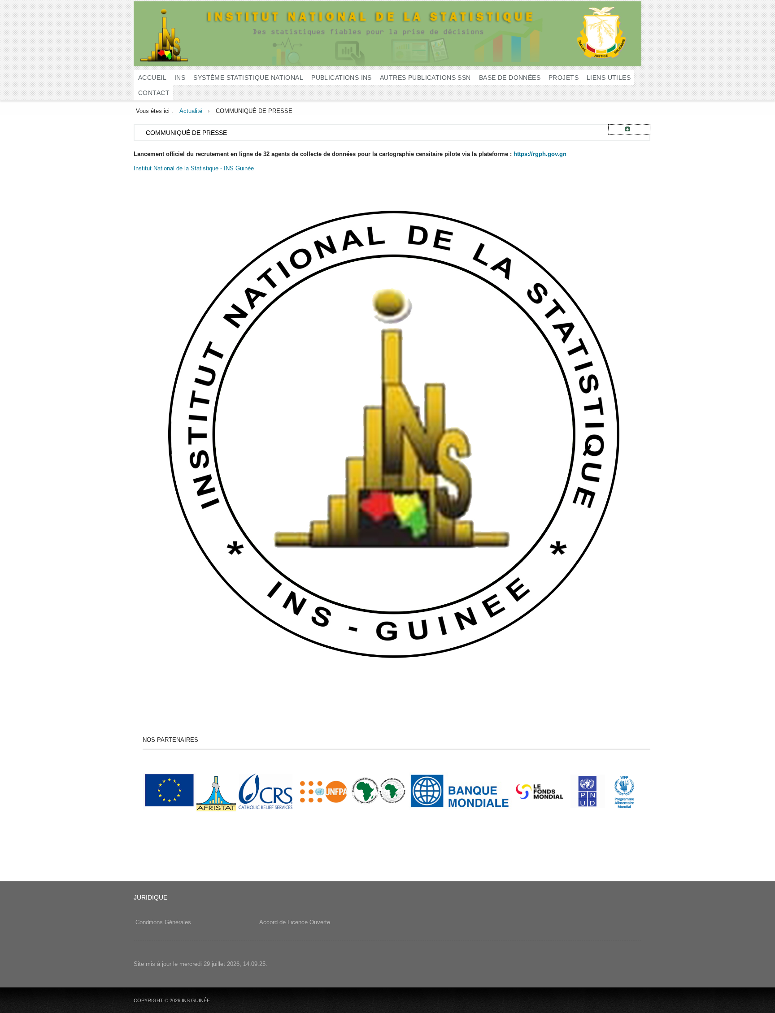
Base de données (509, 77)
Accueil (152, 77)
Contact (154, 92)
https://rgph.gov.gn (540, 154)
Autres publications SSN (425, 77)
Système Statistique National (248, 77)
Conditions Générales (163, 922)
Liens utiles (609, 77)
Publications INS (341, 77)
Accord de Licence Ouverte (293, 922)
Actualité (190, 111)
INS (179, 77)
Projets (564, 77)
